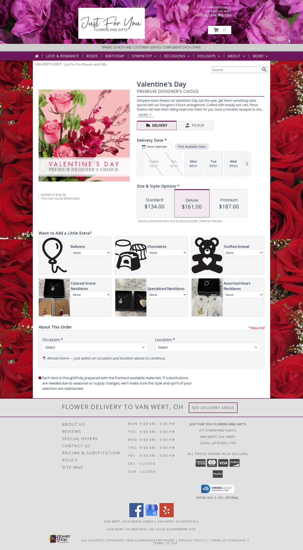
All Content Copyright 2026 (107, 540)
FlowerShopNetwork (155, 540)
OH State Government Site (173, 529)
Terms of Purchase (228, 540)
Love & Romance (62, 56)
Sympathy (142, 56)
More (258, 56)
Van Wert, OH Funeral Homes (129, 521)
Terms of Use (165, 543)
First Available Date (192, 146)
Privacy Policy (192, 540)
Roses (92, 56)
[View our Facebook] (136, 516)
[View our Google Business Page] (151, 516)
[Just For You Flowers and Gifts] (111, 37)
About (234, 56)
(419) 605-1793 (220, 15)
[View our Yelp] (166, 516)
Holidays (206, 56)
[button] (219, 30)
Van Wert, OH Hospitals (178, 521)
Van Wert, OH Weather (126, 529)
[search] (264, 69)
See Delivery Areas (213, 407)
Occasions (174, 56)
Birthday (114, 56)
